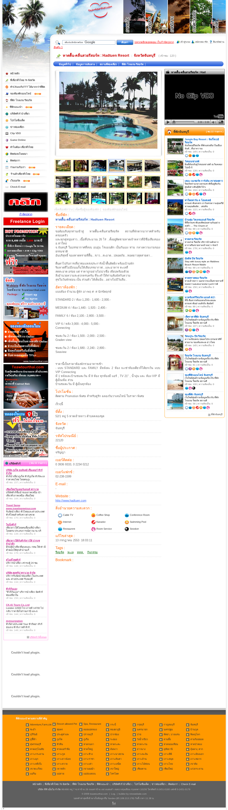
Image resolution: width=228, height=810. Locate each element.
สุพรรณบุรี (35, 744)
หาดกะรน (142, 744)
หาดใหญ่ (88, 749)
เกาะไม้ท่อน (143, 763)
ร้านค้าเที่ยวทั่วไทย (20, 174)
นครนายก (142, 729)
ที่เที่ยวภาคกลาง (157, 22)
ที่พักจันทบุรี (181, 131)
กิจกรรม (92, 552)
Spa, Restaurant (92, 724)
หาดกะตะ (115, 744)
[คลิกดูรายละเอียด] (25, 274)
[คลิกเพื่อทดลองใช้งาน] (25, 456)
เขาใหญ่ (114, 768)
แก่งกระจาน (196, 768)
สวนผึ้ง (167, 739)
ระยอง (113, 739)
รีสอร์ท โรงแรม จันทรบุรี (198, 355)
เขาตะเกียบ (36, 768)
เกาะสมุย (168, 759)
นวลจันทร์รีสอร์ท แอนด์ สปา (200, 297)
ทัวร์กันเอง (11, 588)
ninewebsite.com (138, 794)
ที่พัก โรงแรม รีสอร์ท (132, 64)
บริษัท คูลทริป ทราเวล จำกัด (20, 572)
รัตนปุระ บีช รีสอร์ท (195, 336)
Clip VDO (15, 133)
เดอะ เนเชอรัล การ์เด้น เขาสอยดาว (204, 180)
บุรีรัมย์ (33, 734)
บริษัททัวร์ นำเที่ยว (19, 113)
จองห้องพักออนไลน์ (21, 93)
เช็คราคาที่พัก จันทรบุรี (197, 316)
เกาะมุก (34, 759)
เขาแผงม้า (88, 768)
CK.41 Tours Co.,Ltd (18, 605)
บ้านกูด (194, 729)
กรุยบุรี (140, 724)
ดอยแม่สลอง (90, 729)
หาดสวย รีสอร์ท (193, 239)
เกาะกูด (61, 754)
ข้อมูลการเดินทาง (85, 64)
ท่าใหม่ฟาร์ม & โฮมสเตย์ (198, 200)
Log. (113, 794)
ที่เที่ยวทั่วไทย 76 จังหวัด (22, 80)
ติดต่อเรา (15, 160)
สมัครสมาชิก (201, 42)
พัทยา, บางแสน (172, 734)
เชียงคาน (142, 768)
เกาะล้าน (142, 759)
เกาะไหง (168, 763)
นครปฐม (168, 729)
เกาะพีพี (168, 754)
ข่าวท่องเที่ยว (17, 127)
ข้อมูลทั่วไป (65, 64)
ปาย (139, 734)
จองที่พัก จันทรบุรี (194, 394)
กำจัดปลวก (25, 214)
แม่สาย (60, 773)
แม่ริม (33, 773)
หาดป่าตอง (196, 744)
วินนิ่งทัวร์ (11, 524)
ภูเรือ (86, 739)
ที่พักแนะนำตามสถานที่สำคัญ (31, 718)
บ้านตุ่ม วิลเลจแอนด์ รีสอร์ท (199, 219)
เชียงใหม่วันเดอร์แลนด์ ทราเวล (22, 489)
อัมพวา (114, 749)
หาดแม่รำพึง (63, 749)
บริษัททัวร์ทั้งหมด (38, 637)
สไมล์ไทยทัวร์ (13, 559)
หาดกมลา (88, 744)
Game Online (18, 140)
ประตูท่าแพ (63, 734)
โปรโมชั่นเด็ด (17, 120)
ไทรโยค (114, 773)
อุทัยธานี (168, 749)
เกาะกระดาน (37, 754)
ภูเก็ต (59, 739)
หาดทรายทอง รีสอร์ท (196, 278)
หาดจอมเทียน (171, 744)
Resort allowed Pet (67, 724)
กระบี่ (113, 724)
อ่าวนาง (141, 749)
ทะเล (70, 552)
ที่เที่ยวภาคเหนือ (134, 22)
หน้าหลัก (15, 73)
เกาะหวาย (62, 763)
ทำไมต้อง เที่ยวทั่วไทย (21, 147)
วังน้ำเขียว (142, 739)
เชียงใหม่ (168, 768)
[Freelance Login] (25, 225)
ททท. (80, 552)
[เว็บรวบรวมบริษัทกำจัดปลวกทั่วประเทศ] (26, 211)
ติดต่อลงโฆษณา (18, 153)
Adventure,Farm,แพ (40, 724)
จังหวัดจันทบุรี (144, 55)
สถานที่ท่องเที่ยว (108, 64)
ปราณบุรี (88, 734)
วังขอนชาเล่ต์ (192, 161)
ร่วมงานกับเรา (18, 167)
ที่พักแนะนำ (16, 107)
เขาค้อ (193, 763)
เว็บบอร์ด (15, 180)
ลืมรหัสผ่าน (218, 42)
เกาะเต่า (87, 763)
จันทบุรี (194, 724)
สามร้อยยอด (197, 739)
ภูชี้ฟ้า (33, 739)
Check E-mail (18, 186)
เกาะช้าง (88, 754)
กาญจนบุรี (169, 724)
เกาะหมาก (196, 759)
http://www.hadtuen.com (70, 500)
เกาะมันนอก (197, 754)
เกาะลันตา (116, 759)
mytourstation (14, 621)
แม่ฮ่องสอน (89, 773)
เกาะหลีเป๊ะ (36, 763)
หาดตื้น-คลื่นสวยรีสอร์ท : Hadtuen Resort (96, 55)
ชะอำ (33, 729)
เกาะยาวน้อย (64, 759)
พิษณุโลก (195, 734)
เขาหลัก (61, 768)
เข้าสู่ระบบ (185, 42)
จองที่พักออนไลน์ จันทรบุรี (199, 375)
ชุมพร (60, 729)
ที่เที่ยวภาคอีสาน (179, 22)
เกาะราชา (88, 759)
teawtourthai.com (99, 794)
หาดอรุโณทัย (37, 749)
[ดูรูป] (63, 165)
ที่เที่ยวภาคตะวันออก (201, 22)
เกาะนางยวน (117, 754)
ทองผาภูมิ (115, 729)
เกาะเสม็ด (115, 763)
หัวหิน (60, 744)
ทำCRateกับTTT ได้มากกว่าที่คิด (27, 86)
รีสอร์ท (59, 552)
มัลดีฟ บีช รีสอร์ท (194, 258)
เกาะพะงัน (142, 754)
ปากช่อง (114, 734)
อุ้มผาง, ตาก (196, 749)
